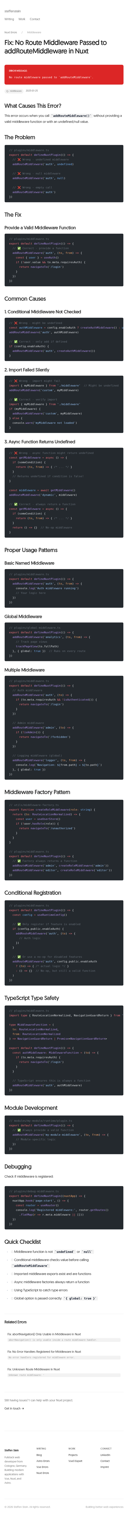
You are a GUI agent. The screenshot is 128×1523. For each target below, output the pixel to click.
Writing (9, 19)
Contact (35, 19)
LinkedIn (105, 1455)
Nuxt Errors (10, 32)
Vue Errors (42, 1467)
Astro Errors (43, 1461)
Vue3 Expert (75, 1461)
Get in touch (12, 1408)
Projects (73, 1455)
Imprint (104, 1467)
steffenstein (12, 11)
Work (22, 19)
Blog (39, 1455)
